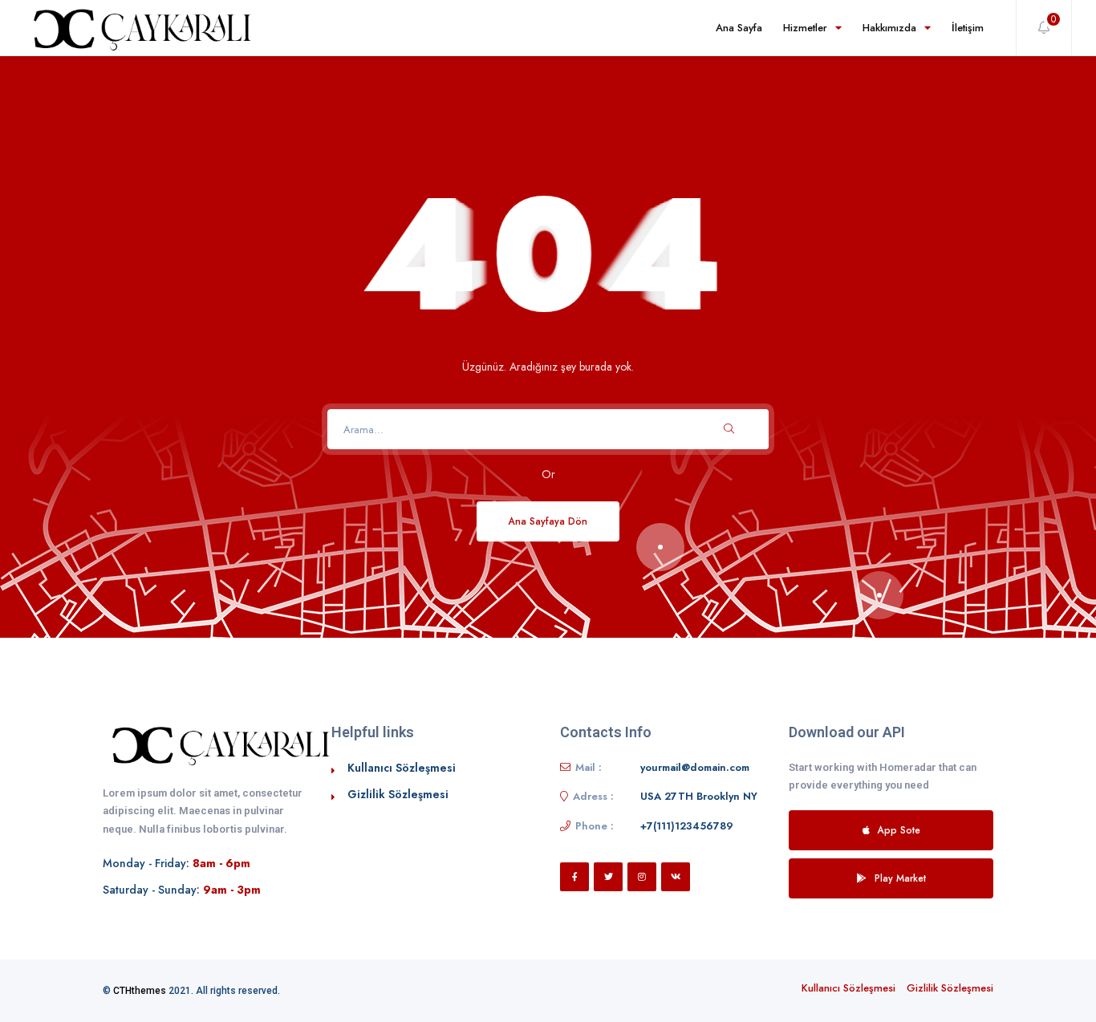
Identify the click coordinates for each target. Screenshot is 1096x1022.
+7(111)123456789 (686, 825)
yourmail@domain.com (694, 767)
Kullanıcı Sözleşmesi (401, 768)
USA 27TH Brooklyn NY (698, 796)
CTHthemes (139, 990)
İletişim (968, 27)
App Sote (899, 830)
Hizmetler (805, 27)
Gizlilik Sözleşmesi (398, 794)
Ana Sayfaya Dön (548, 521)
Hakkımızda (889, 27)
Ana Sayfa (739, 27)
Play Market (900, 878)
